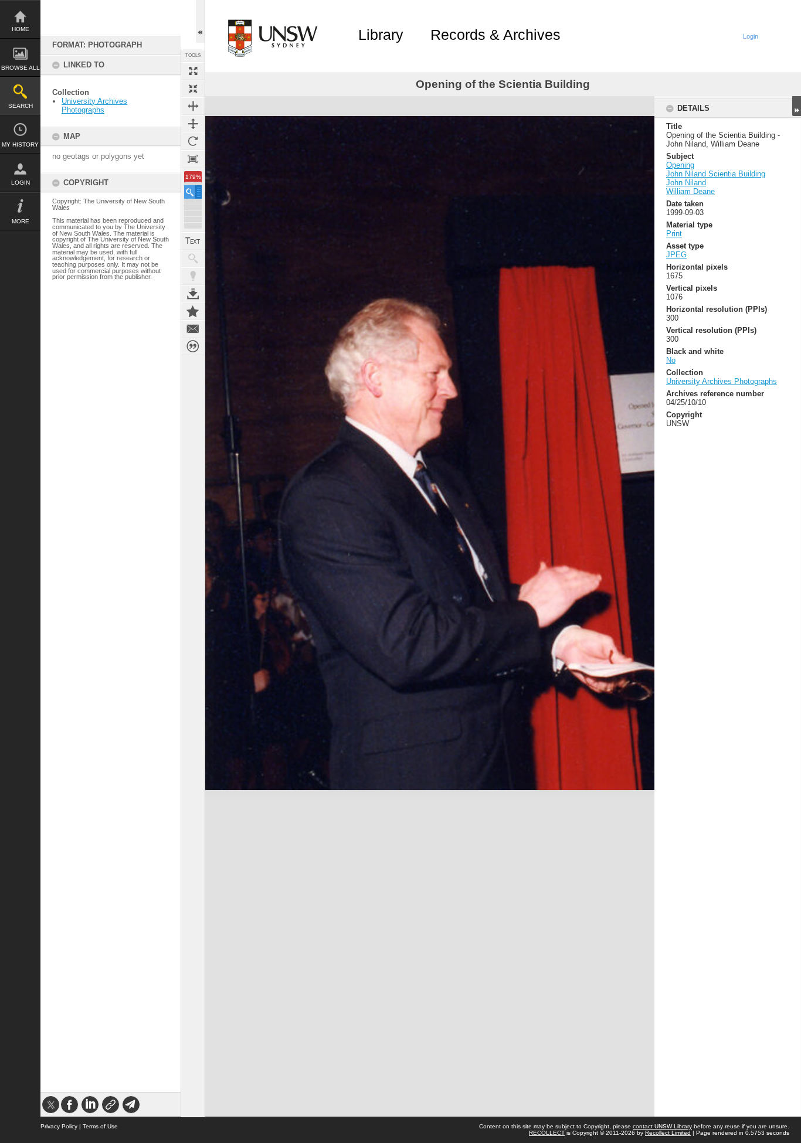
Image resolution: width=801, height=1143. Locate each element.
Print (674, 233)
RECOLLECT (547, 1133)
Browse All (20, 67)
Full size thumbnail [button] (193, 71)
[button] (193, 192)
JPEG (676, 254)
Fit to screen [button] (193, 88)
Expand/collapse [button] (796, 106)
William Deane (690, 191)
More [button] (20, 221)
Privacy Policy (58, 1126)
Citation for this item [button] (193, 346)
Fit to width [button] (193, 106)
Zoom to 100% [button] (193, 159)
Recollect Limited (668, 1133)
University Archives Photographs (94, 105)
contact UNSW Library (662, 1126)
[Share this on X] (50, 1104)
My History (20, 144)
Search (20, 106)
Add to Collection (193, 311)
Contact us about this (193, 329)
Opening (680, 165)
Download (193, 293)
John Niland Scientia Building (715, 173)
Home (20, 29)
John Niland (686, 182)
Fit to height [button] (193, 123)
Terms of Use (100, 1126)
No (671, 360)
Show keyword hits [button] (193, 258)
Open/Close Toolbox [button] (200, 21)
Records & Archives (495, 34)
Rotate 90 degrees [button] (193, 141)
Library (380, 34)
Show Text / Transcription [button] (193, 241)
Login (20, 182)
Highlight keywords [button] (193, 276)
